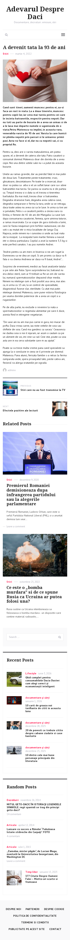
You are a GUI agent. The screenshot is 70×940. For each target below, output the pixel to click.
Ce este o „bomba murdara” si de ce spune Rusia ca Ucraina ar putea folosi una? (34, 594)
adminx (12, 370)
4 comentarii (13, 836)
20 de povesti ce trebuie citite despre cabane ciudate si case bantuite (44, 733)
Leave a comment (16, 526)
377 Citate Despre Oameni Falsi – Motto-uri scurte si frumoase (41, 879)
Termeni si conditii (35, 922)
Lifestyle (30, 673)
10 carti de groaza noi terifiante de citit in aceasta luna (43, 708)
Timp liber (31, 872)
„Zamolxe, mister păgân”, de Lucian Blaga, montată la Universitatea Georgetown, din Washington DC (32, 854)
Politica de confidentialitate (35, 915)
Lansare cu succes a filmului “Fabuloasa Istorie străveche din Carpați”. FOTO (31, 830)
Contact (55, 929)
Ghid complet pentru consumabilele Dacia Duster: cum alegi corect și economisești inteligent (42, 682)
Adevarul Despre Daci (35, 13)
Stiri (6, 53)
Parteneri (33, 909)
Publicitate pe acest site (27, 929)
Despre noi (13, 909)
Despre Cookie (54, 909)
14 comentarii (14, 814)
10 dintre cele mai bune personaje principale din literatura (40, 758)
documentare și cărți (37, 697)
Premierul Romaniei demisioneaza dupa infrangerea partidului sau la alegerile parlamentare (31, 494)
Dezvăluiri (13, 800)
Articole (11, 825)
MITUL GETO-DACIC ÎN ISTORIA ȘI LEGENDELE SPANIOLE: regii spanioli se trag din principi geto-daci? (34, 807)
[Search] (59, 637)
